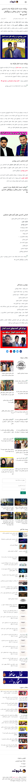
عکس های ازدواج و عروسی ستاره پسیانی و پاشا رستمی (8, 374)
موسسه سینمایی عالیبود (22, 373)
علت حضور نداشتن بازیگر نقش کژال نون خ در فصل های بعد (7, 393)
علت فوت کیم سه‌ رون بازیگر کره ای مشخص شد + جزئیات (21, 470)
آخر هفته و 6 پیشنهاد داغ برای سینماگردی (9, 581)
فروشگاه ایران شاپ (14, 545)
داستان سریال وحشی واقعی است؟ (8, 412)
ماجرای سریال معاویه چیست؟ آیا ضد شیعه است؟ (7, 450)
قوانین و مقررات (21, 758)
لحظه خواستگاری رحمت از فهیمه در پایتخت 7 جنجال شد (21, 431)
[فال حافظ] (15, 677)
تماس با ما (22, 766)
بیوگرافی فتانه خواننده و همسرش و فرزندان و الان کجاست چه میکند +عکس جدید (10, 722)
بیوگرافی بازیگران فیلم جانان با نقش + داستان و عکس (7, 431)
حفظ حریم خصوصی (20, 761)
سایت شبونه (15, 777)
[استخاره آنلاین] (15, 684)
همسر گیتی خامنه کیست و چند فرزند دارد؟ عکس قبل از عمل (7, 472)
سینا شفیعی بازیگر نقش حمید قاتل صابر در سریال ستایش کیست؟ (21, 452)
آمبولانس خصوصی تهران (13, 551)
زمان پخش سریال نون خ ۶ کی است (21, 413)
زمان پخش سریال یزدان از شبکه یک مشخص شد (22, 392)
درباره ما (23, 764)
